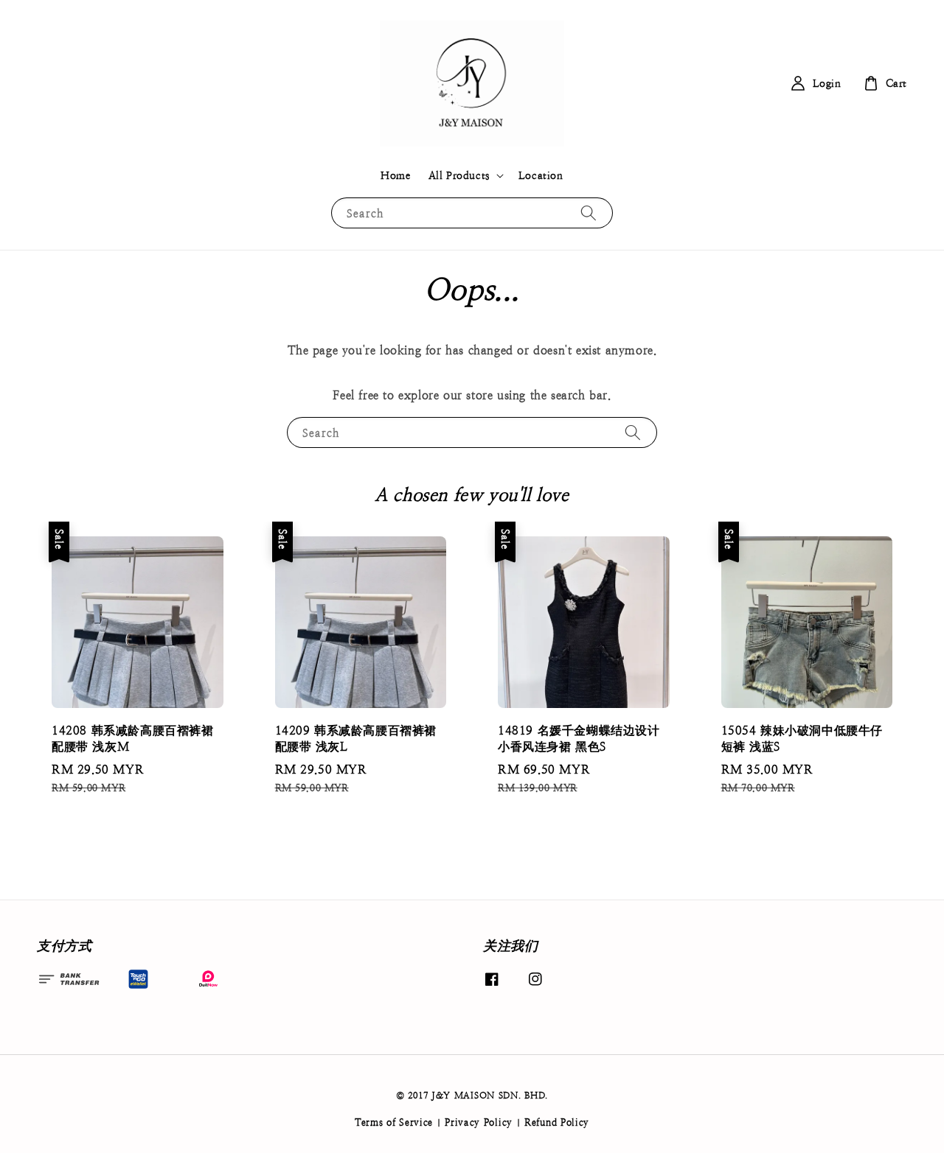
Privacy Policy (479, 1122)
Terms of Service (394, 1122)
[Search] (588, 212)
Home (395, 175)
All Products (459, 175)
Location (540, 175)
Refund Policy (556, 1122)
